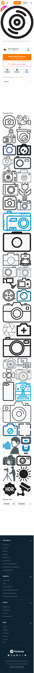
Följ (28, 50)
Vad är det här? (19, 77)
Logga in (25, 3)
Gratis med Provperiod (17, 57)
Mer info (6, 81)
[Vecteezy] (3, 3)
